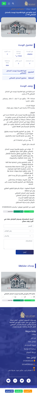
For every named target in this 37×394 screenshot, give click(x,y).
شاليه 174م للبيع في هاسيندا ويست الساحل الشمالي (19, 294)
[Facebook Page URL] (29, 381)
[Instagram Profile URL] (15, 381)
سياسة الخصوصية (30, 348)
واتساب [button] (30, 211)
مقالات (34, 334)
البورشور (8, 391)
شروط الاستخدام (30, 345)
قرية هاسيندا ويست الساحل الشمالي (16, 72)
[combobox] (31, 231)
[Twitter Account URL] (22, 381)
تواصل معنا (32, 341)
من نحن (33, 338)
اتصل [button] (21, 211)
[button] (18, 33)
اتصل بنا (26, 391)
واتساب (17, 391)
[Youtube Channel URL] (8, 381)
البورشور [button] (9, 211)
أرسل (24, 252)
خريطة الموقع (31, 352)
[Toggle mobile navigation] (9, 3)
